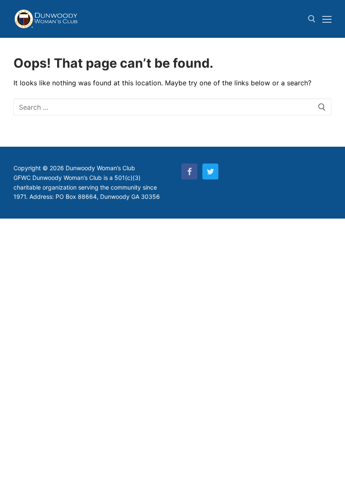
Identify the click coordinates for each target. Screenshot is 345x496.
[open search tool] (312, 19)
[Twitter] (210, 171)
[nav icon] (327, 19)
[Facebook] (189, 171)
